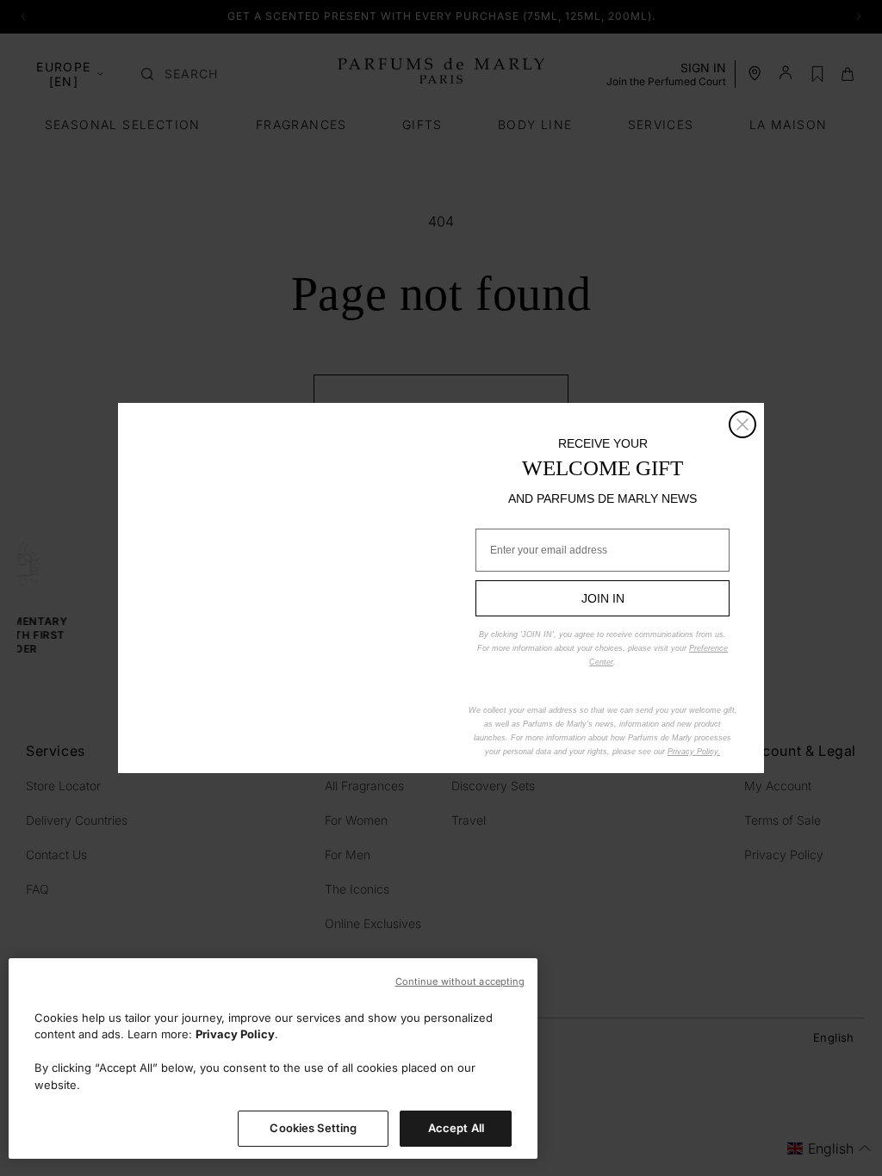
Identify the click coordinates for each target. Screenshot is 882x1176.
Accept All (456, 1128)
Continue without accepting (460, 981)
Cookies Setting (313, 1128)
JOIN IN (602, 598)
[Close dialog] (742, 424)
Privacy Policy (235, 1034)
